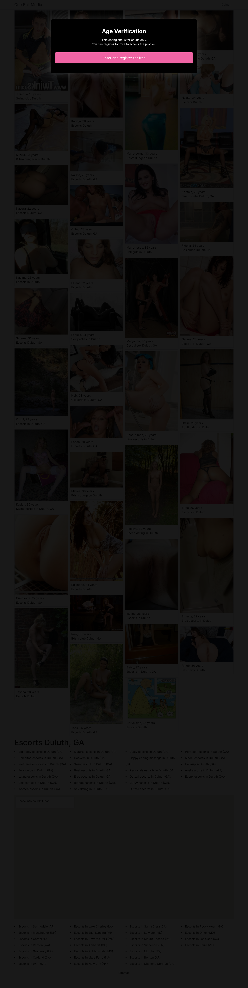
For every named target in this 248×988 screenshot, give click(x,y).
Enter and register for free (124, 58)
